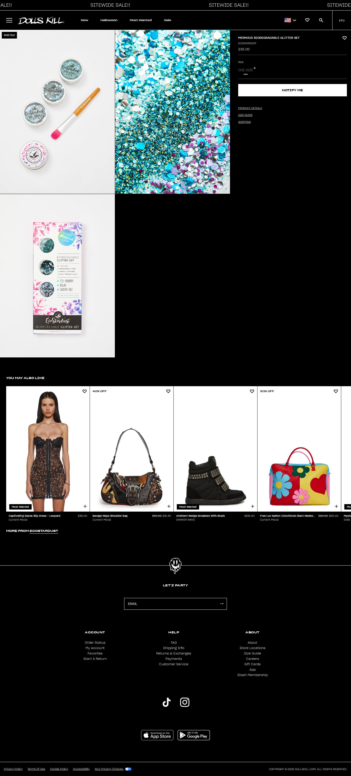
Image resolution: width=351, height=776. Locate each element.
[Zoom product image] (57, 112)
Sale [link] (167, 20)
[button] (109, 5)
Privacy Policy (13, 769)
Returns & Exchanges (173, 653)
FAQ (174, 642)
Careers (252, 658)
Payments (173, 658)
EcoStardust (247, 43)
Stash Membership (252, 675)
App (253, 669)
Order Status (95, 642)
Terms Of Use (36, 769)
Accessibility (81, 769)
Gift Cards (252, 664)
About (252, 642)
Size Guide (252, 653)
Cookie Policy (59, 769)
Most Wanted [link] (141, 20)
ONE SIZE (245, 70)
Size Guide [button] (245, 115)
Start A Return (95, 658)
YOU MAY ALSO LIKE (25, 378)
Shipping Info (173, 648)
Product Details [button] (250, 108)
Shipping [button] (244, 122)
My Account (95, 648)
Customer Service (173, 664)
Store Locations (252, 648)
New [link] (84, 20)
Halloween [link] (108, 20)
